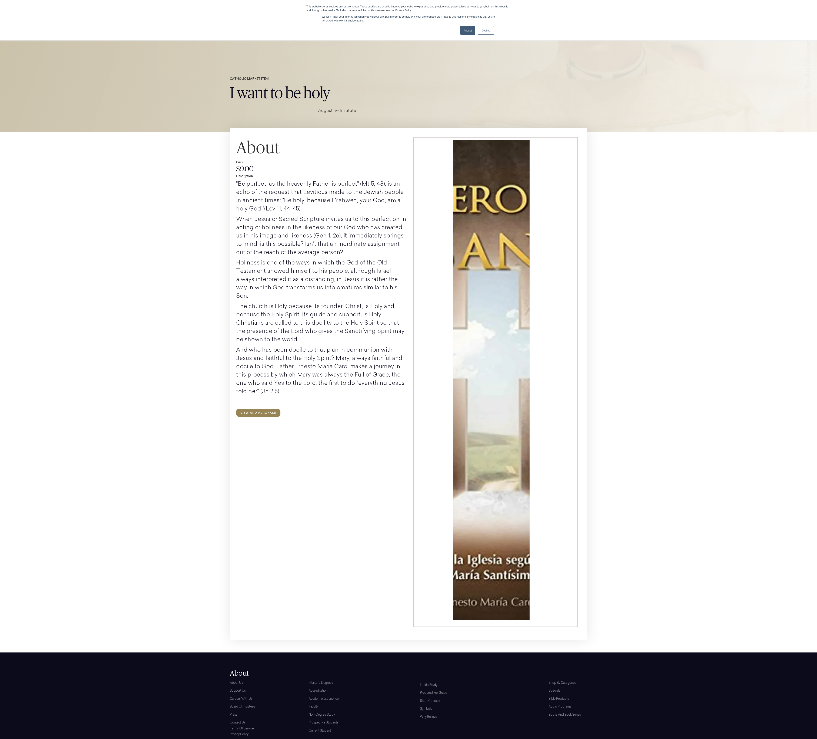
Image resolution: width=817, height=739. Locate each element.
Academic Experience (324, 699)
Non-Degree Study (322, 714)
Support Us (238, 690)
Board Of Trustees (242, 706)
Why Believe (428, 717)
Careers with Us (241, 699)
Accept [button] (468, 30)
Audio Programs (560, 706)
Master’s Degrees (321, 683)
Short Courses (430, 701)
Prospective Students (324, 722)
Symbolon (427, 709)
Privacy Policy (239, 734)
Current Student (320, 730)
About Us (236, 683)
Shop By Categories (562, 683)
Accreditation (318, 690)
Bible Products (559, 699)
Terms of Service (242, 728)
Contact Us (238, 722)
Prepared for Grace (433, 693)
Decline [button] (485, 30)
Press (233, 714)
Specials (554, 690)
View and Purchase (258, 412)
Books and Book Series (565, 714)
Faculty (314, 706)
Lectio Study (428, 685)
